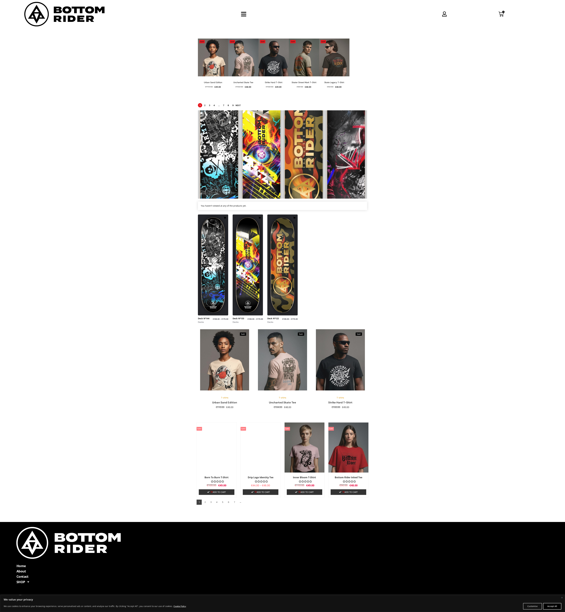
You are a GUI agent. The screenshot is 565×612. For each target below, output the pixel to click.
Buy (208, 183)
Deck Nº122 (294, 170)
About (21, 571)
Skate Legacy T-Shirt (334, 82)
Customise (532, 606)
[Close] (562, 597)
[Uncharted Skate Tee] (282, 360)
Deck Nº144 (209, 170)
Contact (22, 576)
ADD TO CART (219, 492)
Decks (204, 166)
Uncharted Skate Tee (243, 82)
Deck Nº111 (336, 170)
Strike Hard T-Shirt (273, 82)
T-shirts (224, 397)
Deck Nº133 (252, 170)
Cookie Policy (179, 606)
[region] (282, 603)
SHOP (20, 582)
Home (21, 566)
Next (238, 105)
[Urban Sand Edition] (224, 360)
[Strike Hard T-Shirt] (340, 360)
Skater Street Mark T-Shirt (304, 82)
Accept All (552, 606)
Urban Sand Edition (213, 82)
